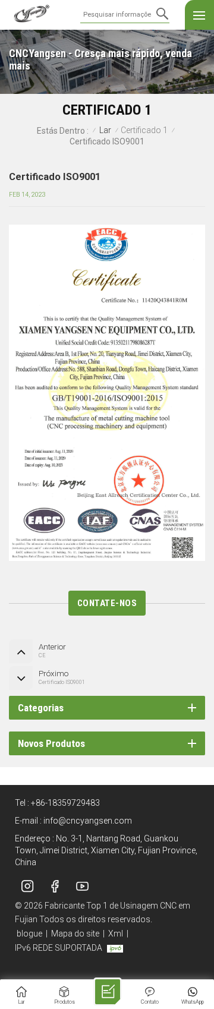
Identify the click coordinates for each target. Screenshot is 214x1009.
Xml (115, 933)
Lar (105, 130)
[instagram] (27, 886)
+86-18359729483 (65, 803)
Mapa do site (75, 933)
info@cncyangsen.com (87, 820)
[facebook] (54, 886)
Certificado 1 (144, 130)
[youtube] (82, 886)
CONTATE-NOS (107, 603)
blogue (29, 933)
